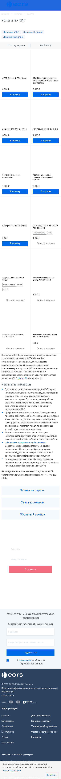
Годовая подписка (39, 233)
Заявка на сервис (32, 490)
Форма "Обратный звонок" (44, 732)
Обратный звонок (32, 514)
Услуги (4, 737)
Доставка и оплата (40, 715)
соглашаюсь (25, 660)
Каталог (5, 715)
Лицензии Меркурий (13, 37)
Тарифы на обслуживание (44, 726)
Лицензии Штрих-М (32, 32)
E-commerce (7, 732)
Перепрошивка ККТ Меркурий (14, 226)
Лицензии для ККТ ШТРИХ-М (14, 129)
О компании (7, 726)
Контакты (36, 737)
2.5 (4, 289)
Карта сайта (7, 695)
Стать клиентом (32, 502)
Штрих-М (22, 378)
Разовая (49, 233)
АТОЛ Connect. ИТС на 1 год (14, 78)
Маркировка (7, 721)
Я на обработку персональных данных (31, 662)
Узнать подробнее (12, 770)
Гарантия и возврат (41, 721)
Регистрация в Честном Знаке (45, 129)
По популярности (17, 45)
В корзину (15, 94)
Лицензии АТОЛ (11, 32)
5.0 (7, 289)
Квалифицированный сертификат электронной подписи (43, 177)
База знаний (7, 742)
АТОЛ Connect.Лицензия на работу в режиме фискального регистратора (45, 80)
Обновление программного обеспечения (25, 442)
